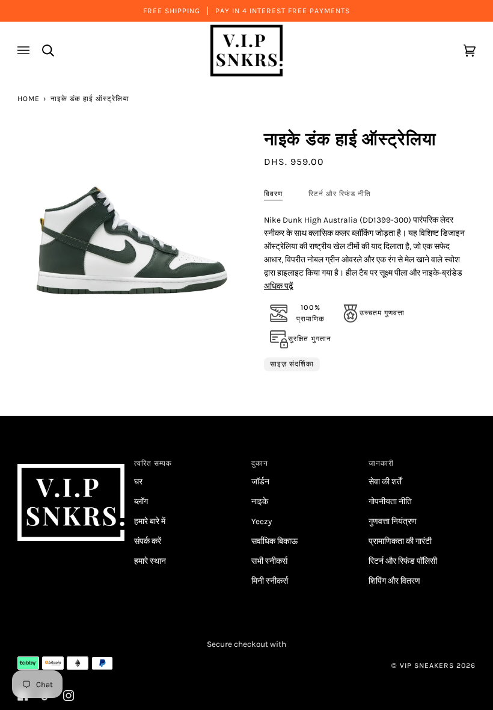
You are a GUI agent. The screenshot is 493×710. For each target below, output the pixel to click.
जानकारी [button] (381, 463)
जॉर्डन (260, 481)
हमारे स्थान (150, 561)
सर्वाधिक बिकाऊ (274, 541)
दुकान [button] (259, 463)
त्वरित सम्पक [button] (153, 463)
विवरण (273, 194)
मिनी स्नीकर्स (269, 580)
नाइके (259, 501)
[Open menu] (25, 50)
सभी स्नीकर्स (269, 561)
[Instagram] (68, 695)
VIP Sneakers (427, 665)
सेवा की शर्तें (385, 481)
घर (138, 481)
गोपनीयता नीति (390, 501)
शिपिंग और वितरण (394, 580)
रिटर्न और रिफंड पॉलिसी (403, 561)
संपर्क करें (147, 541)
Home (28, 98)
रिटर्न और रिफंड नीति (339, 194)
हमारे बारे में (149, 521)
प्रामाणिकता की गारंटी (400, 541)
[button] (71, 461)
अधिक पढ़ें (278, 286)
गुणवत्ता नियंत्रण (393, 521)
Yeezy (261, 521)
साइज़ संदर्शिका (292, 364)
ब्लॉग (141, 501)
